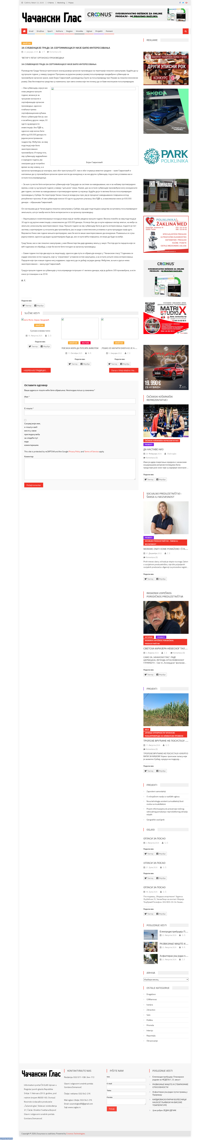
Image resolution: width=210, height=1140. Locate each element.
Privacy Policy (74, 451)
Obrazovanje (152, 1040)
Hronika (79, 31)
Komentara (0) (55, 51)
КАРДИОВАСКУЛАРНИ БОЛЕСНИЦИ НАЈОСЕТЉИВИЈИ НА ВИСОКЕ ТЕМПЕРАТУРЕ (169, 1102)
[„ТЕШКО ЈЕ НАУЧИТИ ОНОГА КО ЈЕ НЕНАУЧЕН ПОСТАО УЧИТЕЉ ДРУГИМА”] (119, 328)
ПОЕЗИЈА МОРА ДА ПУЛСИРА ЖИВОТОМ (80, 348)
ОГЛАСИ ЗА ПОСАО (154, 838)
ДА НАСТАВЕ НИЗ (153, 449)
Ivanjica (150, 1004)
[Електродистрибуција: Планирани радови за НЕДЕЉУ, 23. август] (150, 935)
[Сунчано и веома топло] (40, 320)
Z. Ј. (129, 353)
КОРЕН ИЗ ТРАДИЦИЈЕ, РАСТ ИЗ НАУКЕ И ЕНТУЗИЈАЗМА (38, 370)
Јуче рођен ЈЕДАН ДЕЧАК (164, 1110)
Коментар (28, 456)
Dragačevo (151, 994)
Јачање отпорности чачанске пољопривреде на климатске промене (164, 734)
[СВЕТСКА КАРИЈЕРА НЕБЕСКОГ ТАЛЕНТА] (166, 617)
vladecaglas (171, 453)
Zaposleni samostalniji (156, 791)
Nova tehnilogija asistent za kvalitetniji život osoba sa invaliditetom (165, 803)
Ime (108, 1077)
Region (69, 31)
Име (27, 396)
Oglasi (89, 31)
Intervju (149, 637)
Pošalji (112, 1108)
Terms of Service (91, 451)
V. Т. (43, 51)
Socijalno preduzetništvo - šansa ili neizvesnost (164, 495)
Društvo (40, 31)
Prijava (70, 2)
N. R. (90, 353)
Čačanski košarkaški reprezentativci (160, 398)
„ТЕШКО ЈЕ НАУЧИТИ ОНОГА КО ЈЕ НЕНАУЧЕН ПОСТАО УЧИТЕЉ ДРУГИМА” (135, 348)
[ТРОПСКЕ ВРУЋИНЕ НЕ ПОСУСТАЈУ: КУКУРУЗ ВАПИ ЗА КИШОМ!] (166, 709)
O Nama (51, 2)
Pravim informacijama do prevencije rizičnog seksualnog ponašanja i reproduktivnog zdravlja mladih (167, 811)
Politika (150, 1020)
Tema (109, 1090)
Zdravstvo (151, 1009)
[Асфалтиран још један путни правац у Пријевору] (150, 959)
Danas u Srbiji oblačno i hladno (124, 370)
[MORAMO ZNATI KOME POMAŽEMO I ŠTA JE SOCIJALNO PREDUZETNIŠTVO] (166, 517)
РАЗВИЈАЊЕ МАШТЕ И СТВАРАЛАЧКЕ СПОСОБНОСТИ (170, 1086)
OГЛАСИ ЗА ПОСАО (154, 863)
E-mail (109, 1083)
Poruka (109, 1097)
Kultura (59, 31)
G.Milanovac (152, 999)
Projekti (98, 31)
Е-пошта (29, 408)
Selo (147, 729)
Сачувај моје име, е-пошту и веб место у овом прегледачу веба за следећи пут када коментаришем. (32, 434)
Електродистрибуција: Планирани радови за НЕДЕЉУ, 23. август (168, 1078)
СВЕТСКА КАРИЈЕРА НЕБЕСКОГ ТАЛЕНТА (167, 648)
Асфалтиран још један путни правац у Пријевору (169, 1093)
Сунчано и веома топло (40, 330)
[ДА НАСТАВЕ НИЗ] (166, 420)
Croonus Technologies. (75, 1133)
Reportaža (151, 1035)
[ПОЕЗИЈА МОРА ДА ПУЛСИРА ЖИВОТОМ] (80, 328)
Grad (31, 31)
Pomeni (109, 31)
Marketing (61, 2)
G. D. (50, 335)
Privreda (150, 1025)
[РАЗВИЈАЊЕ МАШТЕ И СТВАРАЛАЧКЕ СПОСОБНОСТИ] (150, 947)
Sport (50, 31)
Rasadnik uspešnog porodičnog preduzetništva (165, 594)
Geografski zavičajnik (156, 819)
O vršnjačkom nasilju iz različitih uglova (163, 796)
